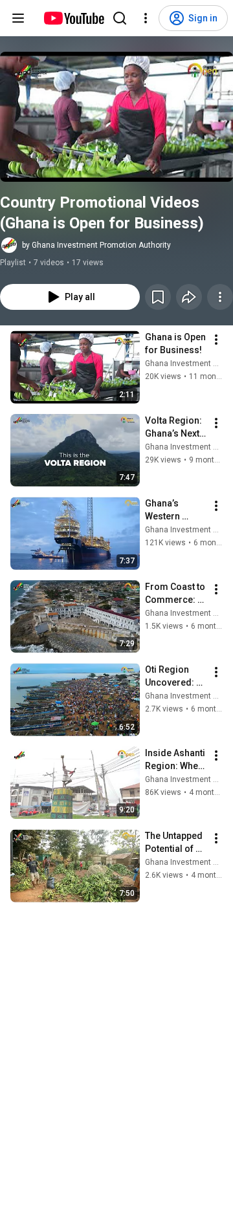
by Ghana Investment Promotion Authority (96, 245)
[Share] (189, 297)
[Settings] (145, 18)
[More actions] (220, 297)
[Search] (120, 18)
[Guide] (18, 18)
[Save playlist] (158, 297)
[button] (116, 117)
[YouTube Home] (73, 18)
